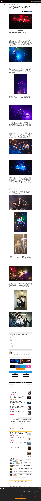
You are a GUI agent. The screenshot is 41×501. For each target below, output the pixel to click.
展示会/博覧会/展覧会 (13, 482)
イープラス (10, 485)
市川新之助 (26, 481)
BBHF (15, 387)
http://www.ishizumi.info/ (19, 353)
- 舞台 (21, 490)
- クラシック (22, 492)
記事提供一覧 (35, 490)
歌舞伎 (11, 481)
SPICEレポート (12, 387)
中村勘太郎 (17, 482)
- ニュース (28, 490)
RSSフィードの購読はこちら (20, 498)
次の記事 (29, 384)
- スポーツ (22, 494)
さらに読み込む (20, 477)
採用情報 (35, 492)
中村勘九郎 (18, 481)
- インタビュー (29, 491)
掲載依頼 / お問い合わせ (36, 491)
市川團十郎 (22, 481)
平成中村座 (21, 482)
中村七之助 (14, 481)
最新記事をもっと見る (29, 456)
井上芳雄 (28, 482)
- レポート (28, 492)
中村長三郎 (25, 482)
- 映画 (21, 495)
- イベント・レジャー (23, 491)
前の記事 (12, 384)
